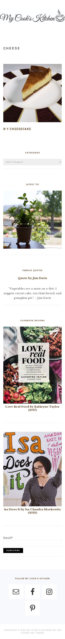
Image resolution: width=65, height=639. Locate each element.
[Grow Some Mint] (32, 247)
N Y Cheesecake (17, 129)
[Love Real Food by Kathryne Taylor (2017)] (32, 402)
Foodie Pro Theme (32, 633)
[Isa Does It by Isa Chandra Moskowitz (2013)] (32, 505)
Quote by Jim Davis (32, 278)
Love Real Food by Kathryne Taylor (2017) (32, 408)
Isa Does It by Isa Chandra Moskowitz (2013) (32, 511)
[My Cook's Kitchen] (32, 23)
